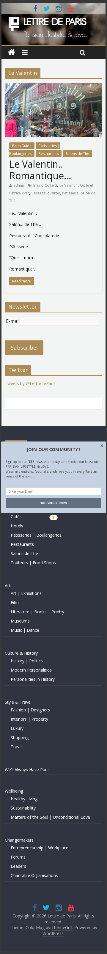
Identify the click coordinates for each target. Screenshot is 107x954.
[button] (53, 449)
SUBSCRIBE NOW (53, 503)
